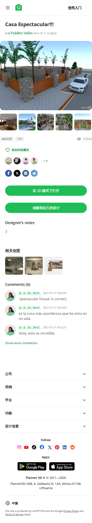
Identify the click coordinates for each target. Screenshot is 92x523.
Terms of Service (14, 514)
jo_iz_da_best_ (30, 293)
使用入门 (75, 7)
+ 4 (45, 161)
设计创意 (12, 426)
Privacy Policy (71, 510)
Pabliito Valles (22, 33)
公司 (8, 373)
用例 (8, 386)
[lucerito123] (8, 160)
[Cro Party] (25, 160)
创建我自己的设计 (46, 207)
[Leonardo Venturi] (17, 160)
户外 (19, 139)
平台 (8, 400)
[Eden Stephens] (34, 160)
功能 (8, 413)
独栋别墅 (7, 139)
